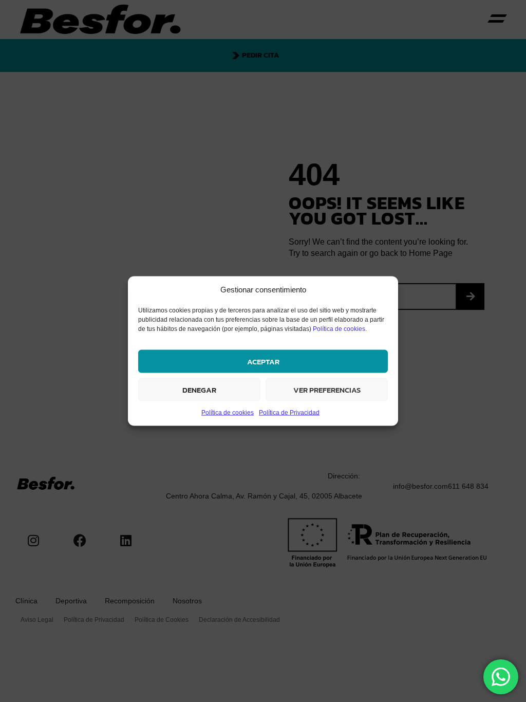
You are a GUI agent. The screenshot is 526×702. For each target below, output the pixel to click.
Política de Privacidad (289, 412)
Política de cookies (227, 412)
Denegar (199, 389)
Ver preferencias (327, 389)
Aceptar (263, 361)
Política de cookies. (340, 328)
